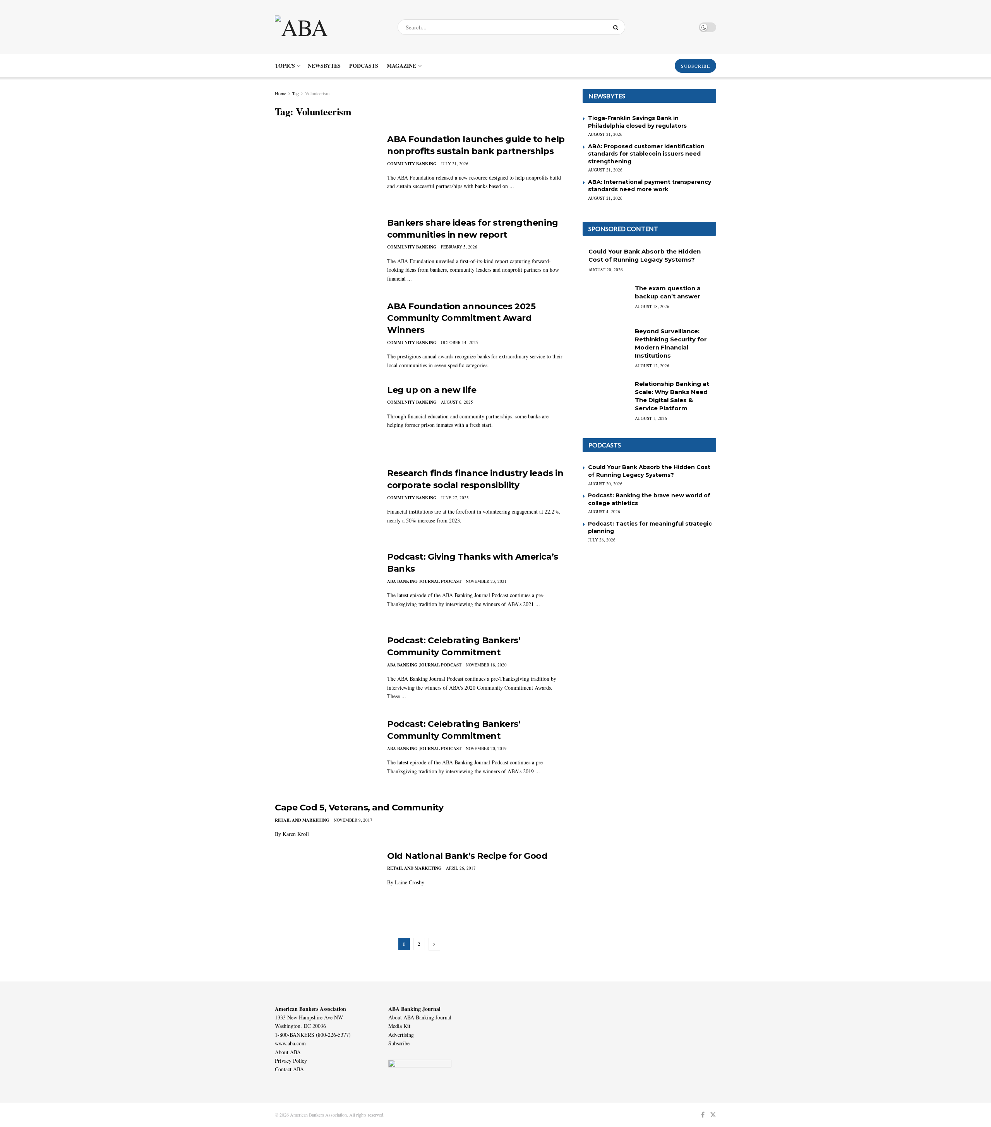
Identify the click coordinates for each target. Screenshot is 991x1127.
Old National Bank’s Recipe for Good (467, 856)
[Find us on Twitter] (713, 1114)
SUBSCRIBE (695, 66)
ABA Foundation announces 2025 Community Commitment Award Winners (461, 318)
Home (280, 93)
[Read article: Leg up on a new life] (325, 420)
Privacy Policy (291, 1060)
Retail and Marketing (302, 820)
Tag (295, 93)
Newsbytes (324, 66)
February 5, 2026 (459, 247)
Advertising (401, 1034)
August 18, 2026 (652, 306)
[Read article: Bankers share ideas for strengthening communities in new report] (325, 253)
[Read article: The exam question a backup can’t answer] (606, 300)
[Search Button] (617, 27)
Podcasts (363, 66)
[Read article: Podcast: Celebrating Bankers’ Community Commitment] (325, 671)
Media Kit (399, 1025)
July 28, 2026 (602, 540)
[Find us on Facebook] (703, 1114)
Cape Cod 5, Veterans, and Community (359, 807)
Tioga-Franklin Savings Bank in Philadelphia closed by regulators (637, 122)
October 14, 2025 (459, 342)
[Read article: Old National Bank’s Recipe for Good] (325, 886)
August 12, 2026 (652, 365)
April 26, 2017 (461, 868)
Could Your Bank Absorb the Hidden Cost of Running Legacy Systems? (649, 471)
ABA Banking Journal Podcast (424, 581)
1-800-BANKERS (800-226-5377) (313, 1034)
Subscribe (399, 1043)
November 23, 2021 (486, 581)
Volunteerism (317, 93)
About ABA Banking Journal (419, 1017)
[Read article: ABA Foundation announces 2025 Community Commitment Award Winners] (325, 337)
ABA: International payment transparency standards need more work (649, 185)
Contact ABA (289, 1069)
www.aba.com (290, 1043)
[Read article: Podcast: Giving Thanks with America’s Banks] (325, 587)
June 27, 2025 (455, 497)
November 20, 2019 (486, 748)
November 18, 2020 (486, 665)
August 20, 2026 (605, 269)
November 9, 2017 (353, 820)
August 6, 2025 (457, 402)
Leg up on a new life (431, 390)
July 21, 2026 (454, 163)
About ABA (288, 1052)
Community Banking (412, 164)
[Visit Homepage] (329, 27)
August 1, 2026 (651, 418)
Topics (285, 66)
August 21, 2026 (605, 134)
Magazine (401, 66)
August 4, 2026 (604, 511)
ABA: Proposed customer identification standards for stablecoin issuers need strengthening (646, 154)
